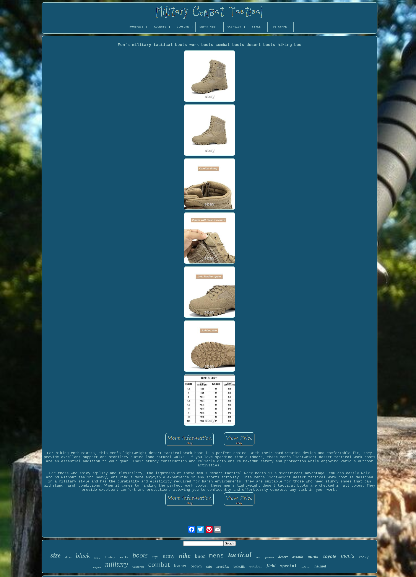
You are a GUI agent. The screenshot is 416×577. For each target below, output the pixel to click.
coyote (329, 556)
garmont (269, 557)
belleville (239, 566)
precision (222, 566)
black (83, 555)
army (169, 556)
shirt (209, 566)
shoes (68, 557)
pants (313, 556)
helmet (320, 566)
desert (283, 557)
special (288, 566)
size (55, 555)
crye (155, 557)
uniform (97, 567)
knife (124, 557)
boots (140, 555)
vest (258, 557)
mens (216, 555)
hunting (110, 557)
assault (297, 557)
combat (159, 564)
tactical (240, 555)
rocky (364, 557)
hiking (97, 558)
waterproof (138, 566)
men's (347, 555)
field (271, 565)
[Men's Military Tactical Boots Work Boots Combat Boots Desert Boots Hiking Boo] (209, 77)
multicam (305, 567)
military (116, 564)
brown (196, 566)
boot (200, 556)
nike (184, 555)
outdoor (255, 566)
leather (180, 565)
